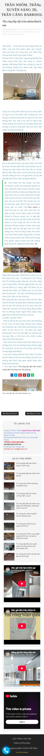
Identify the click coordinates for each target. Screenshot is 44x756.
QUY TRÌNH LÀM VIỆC (22, 739)
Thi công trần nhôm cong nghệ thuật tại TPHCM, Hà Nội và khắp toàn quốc (27, 536)
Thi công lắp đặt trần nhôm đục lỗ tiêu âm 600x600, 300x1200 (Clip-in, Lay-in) (28, 506)
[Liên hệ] (5, 750)
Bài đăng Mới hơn (10, 414)
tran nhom (15, 32)
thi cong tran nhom (26, 29)
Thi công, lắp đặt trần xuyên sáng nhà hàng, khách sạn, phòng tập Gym (26, 546)
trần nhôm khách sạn (16, 34)
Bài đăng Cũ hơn (33, 414)
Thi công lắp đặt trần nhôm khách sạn (22, 41)
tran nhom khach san (28, 32)
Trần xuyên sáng (22, 743)
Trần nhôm (33, 207)
